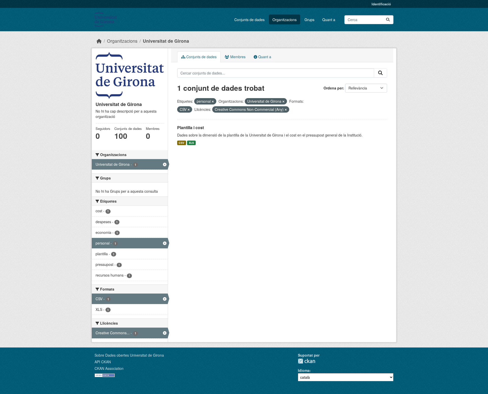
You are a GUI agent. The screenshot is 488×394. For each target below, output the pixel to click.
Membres (237, 56)
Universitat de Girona (166, 41)
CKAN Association (109, 368)
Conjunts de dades (249, 19)
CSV (181, 143)
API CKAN (103, 361)
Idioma (304, 370)
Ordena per (333, 87)
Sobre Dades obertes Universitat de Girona (129, 355)
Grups (309, 19)
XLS (191, 143)
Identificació (381, 4)
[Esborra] (213, 101)
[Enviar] (388, 19)
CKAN (306, 361)
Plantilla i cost (190, 127)
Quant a (328, 19)
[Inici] (99, 41)
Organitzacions (284, 19)
